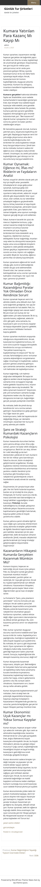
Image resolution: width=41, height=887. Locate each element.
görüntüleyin (8, 827)
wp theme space (20, 882)
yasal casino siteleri (11, 823)
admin (6, 45)
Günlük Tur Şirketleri (18, 8)
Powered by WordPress (11, 880)
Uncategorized (16, 832)
